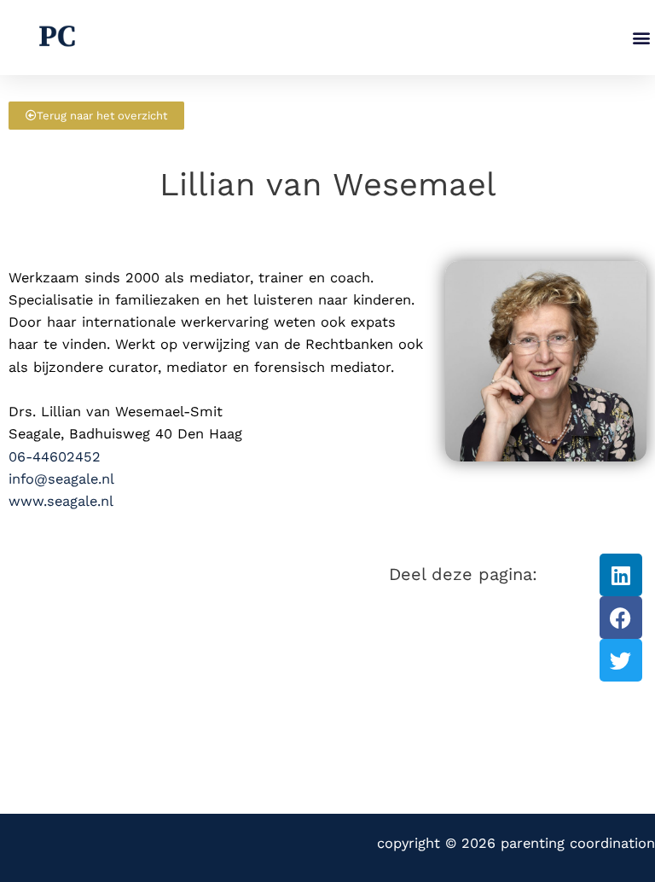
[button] (641, 38)
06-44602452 (55, 457)
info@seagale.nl (61, 479)
